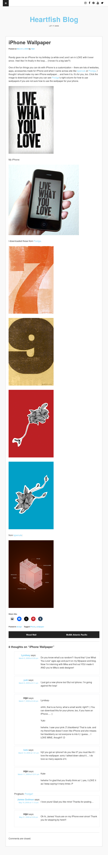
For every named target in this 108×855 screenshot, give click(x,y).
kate (25, 749)
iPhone (33, 626)
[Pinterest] (93, 1)
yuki (25, 680)
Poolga (92, 70)
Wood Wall (31, 634)
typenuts (81, 70)
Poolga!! (29, 793)
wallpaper (40, 626)
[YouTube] (98, 1)
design (19, 626)
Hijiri (33, 48)
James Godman (25, 799)
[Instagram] (85, 1)
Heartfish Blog (54, 19)
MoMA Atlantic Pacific (76, 634)
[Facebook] (89, 1)
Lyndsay (25, 655)
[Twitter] (102, 1)
